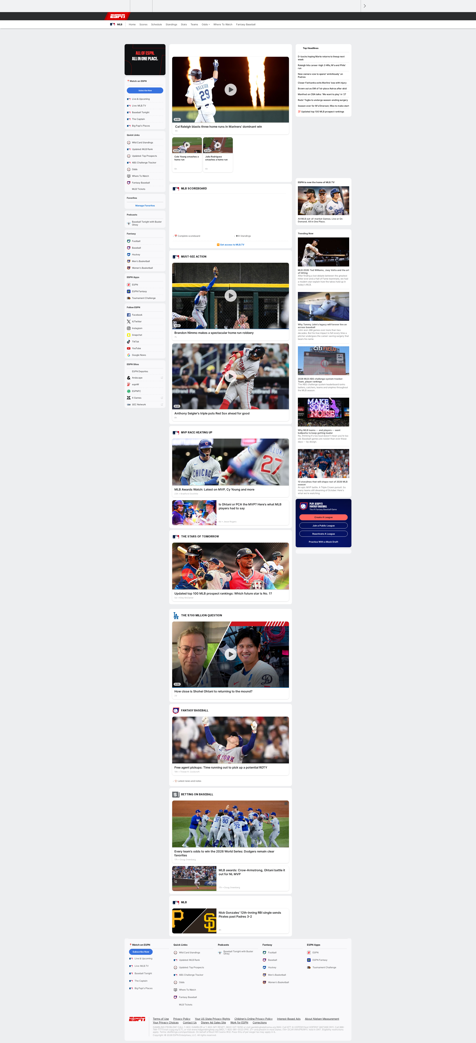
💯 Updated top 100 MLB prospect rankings (321, 111)
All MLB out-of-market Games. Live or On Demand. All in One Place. (320, 220)
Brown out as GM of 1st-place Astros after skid (322, 88)
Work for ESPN (239, 1022)
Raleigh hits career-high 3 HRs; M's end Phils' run (322, 67)
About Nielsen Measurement (322, 1018)
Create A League (323, 517)
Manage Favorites (145, 205)
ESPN (117, 16)
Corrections (260, 1022)
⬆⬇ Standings (243, 235)
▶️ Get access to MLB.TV (230, 244)
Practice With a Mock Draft (323, 541)
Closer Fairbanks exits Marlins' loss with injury (322, 82)
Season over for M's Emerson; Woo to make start (323, 105)
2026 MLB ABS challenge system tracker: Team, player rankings (320, 380)
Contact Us (190, 1022)
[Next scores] (364, 6)
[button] (356, 16)
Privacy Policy (181, 1018)
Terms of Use (161, 1018)
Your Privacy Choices (165, 1022)
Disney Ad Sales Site (213, 1022)
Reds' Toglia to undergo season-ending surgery (323, 100)
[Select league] (119, 6)
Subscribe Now (145, 90)
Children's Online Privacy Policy (253, 1018)
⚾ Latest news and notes (187, 781)
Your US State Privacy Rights (212, 1018)
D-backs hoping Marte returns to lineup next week (321, 58)
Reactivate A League (323, 533)
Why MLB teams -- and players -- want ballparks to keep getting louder (319, 431)
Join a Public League (324, 525)
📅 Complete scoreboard (187, 235)
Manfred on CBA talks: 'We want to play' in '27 (322, 94)
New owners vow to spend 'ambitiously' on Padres (320, 75)
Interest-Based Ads (288, 1018)
